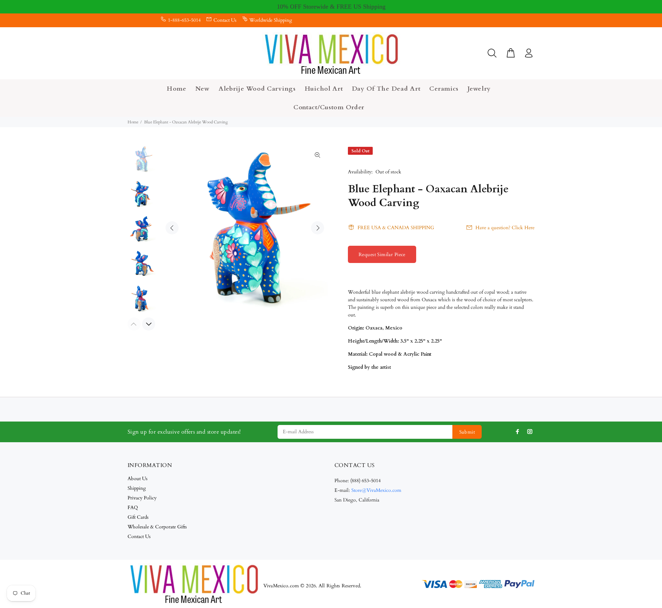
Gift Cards (138, 517)
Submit (467, 432)
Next (317, 227)
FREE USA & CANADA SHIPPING (396, 227)
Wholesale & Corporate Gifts (157, 527)
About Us (138, 478)
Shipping (137, 488)
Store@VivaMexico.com (376, 490)
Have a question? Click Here (504, 227)
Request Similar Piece (382, 254)
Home (133, 122)
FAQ (133, 507)
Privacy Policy (142, 498)
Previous (172, 227)
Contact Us (225, 20)
